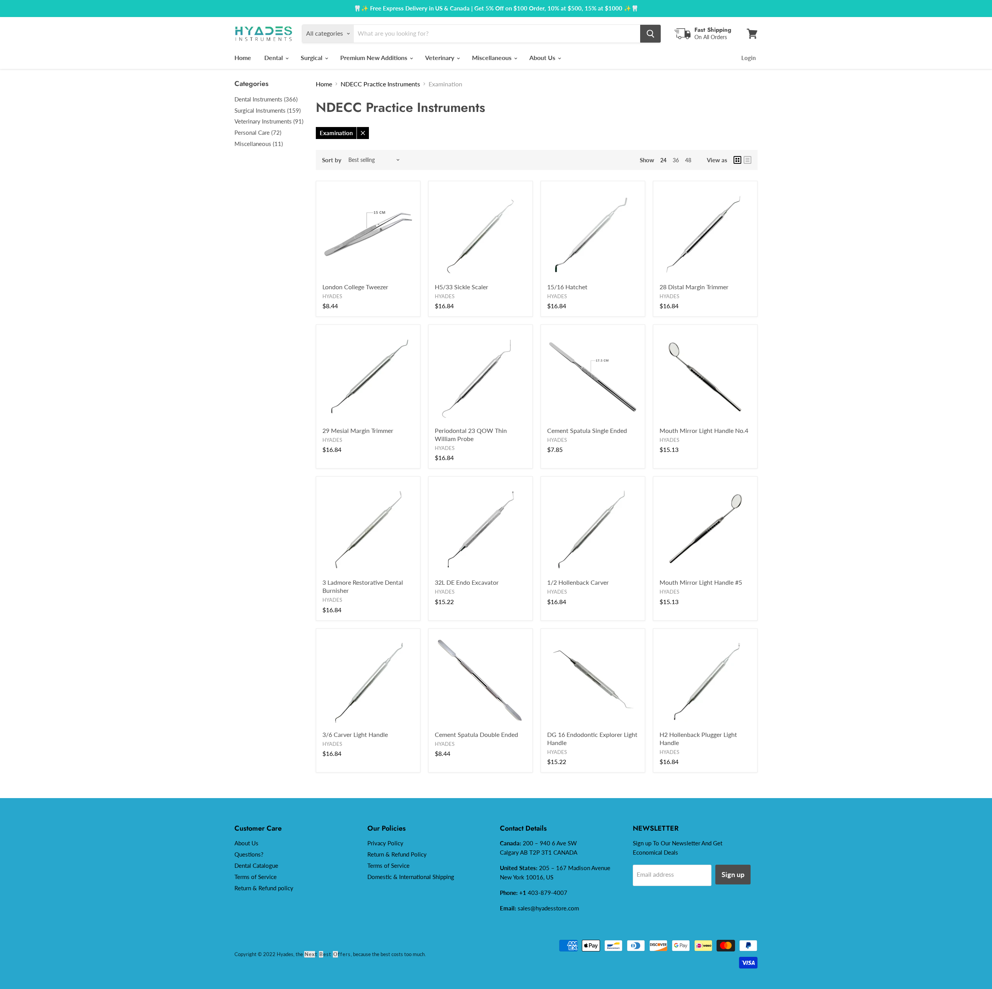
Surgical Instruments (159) (267, 110)
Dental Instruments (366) (266, 99)
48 (688, 160)
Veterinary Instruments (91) (268, 121)
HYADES (332, 296)
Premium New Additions (374, 57)
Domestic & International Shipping (410, 876)
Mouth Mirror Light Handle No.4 (704, 430)
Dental (274, 57)
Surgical (312, 57)
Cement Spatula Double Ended (476, 734)
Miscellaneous (492, 57)
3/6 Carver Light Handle (355, 734)
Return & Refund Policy (397, 854)
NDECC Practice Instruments (380, 84)
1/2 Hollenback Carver (578, 582)
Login (748, 57)
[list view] (747, 160)
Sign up (733, 874)
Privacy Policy (385, 843)
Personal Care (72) (257, 132)
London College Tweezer (355, 286)
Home (242, 57)
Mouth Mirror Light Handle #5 (701, 582)
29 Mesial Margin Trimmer (357, 430)
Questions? (249, 854)
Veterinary (440, 57)
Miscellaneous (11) (258, 143)
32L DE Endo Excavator (467, 582)
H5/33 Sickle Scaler (461, 286)
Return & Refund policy (263, 887)
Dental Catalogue (256, 865)
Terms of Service (255, 876)
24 (663, 160)
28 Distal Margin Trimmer (694, 286)
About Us (543, 57)
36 (676, 160)
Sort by (331, 160)
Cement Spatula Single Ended (587, 430)
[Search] (650, 34)
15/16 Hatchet (567, 286)
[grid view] (737, 160)
